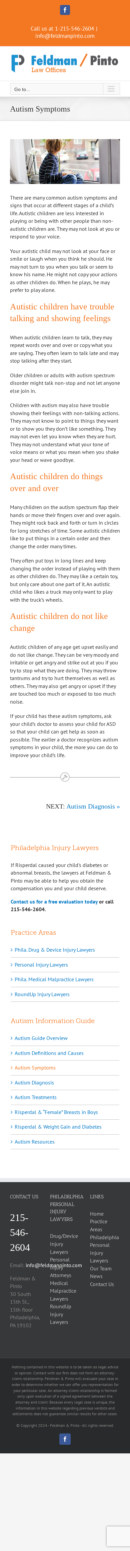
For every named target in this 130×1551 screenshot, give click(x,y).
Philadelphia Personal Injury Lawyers (104, 1249)
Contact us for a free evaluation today (54, 901)
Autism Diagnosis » (93, 806)
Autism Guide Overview (41, 1038)
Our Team (101, 1268)
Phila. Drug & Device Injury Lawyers (55, 949)
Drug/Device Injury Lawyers (64, 1244)
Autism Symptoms (35, 1067)
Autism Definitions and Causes (49, 1053)
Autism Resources (35, 1141)
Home (97, 1213)
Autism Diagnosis (34, 1082)
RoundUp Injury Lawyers (42, 994)
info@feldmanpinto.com (65, 36)
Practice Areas (98, 1225)
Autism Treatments (36, 1097)
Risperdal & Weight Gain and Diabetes (58, 1126)
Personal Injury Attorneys (60, 1267)
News (96, 1276)
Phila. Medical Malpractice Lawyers (54, 979)
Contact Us (102, 1284)
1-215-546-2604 (74, 28)
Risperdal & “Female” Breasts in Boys (56, 1112)
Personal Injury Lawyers (41, 964)
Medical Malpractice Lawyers (63, 1291)
